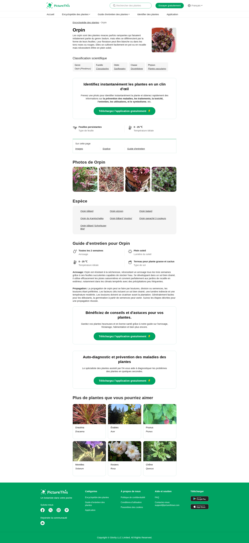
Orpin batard (145, 211)
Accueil (50, 14)
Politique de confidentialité (133, 497)
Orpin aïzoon (116, 211)
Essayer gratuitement (170, 5)
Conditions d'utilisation (131, 502)
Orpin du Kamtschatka (91, 218)
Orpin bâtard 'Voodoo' (121, 218)
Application (172, 14)
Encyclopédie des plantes (86, 22)
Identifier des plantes (148, 14)
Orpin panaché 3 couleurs (152, 218)
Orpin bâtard (86, 211)
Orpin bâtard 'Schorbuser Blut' (93, 227)
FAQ (157, 497)
